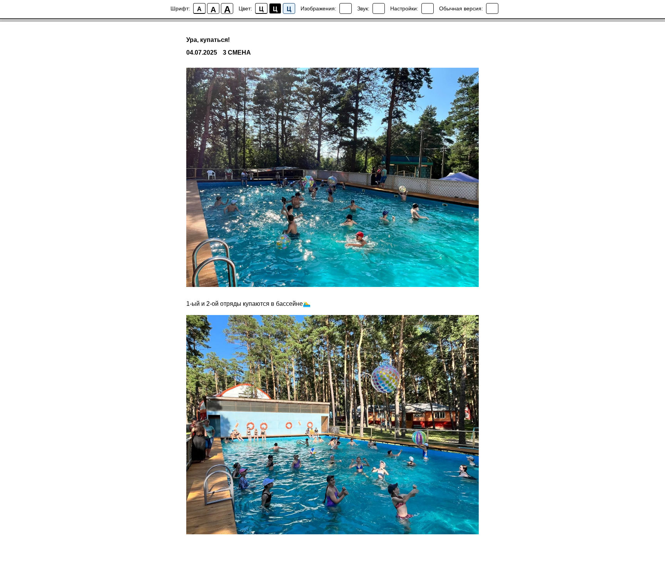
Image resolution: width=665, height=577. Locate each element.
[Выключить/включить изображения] (345, 8)
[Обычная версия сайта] (492, 8)
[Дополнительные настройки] (427, 8)
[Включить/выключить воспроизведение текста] (379, 8)
